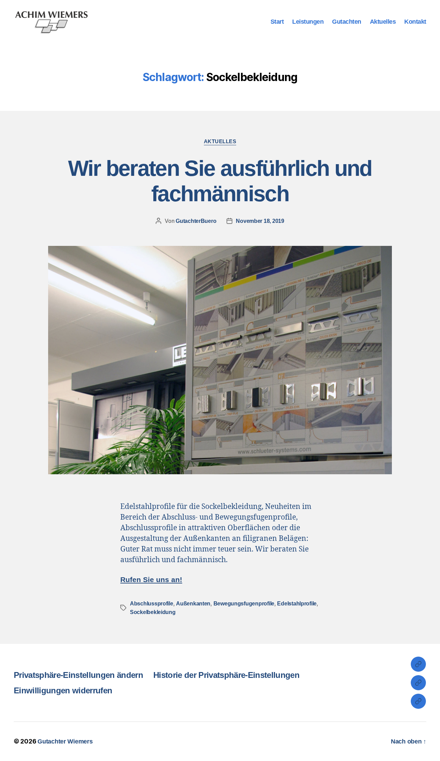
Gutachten (346, 21)
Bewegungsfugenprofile (243, 603)
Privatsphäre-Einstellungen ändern (78, 675)
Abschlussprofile (151, 603)
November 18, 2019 (260, 221)
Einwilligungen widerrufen (63, 690)
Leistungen (307, 21)
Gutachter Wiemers (64, 741)
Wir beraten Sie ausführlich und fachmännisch (220, 181)
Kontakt (415, 21)
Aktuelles (383, 21)
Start (277, 21)
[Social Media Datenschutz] (418, 701)
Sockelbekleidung (153, 612)
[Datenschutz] (418, 682)
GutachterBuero (196, 221)
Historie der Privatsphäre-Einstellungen (226, 675)
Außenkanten (193, 603)
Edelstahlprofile (297, 603)
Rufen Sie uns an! (151, 579)
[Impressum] (418, 664)
